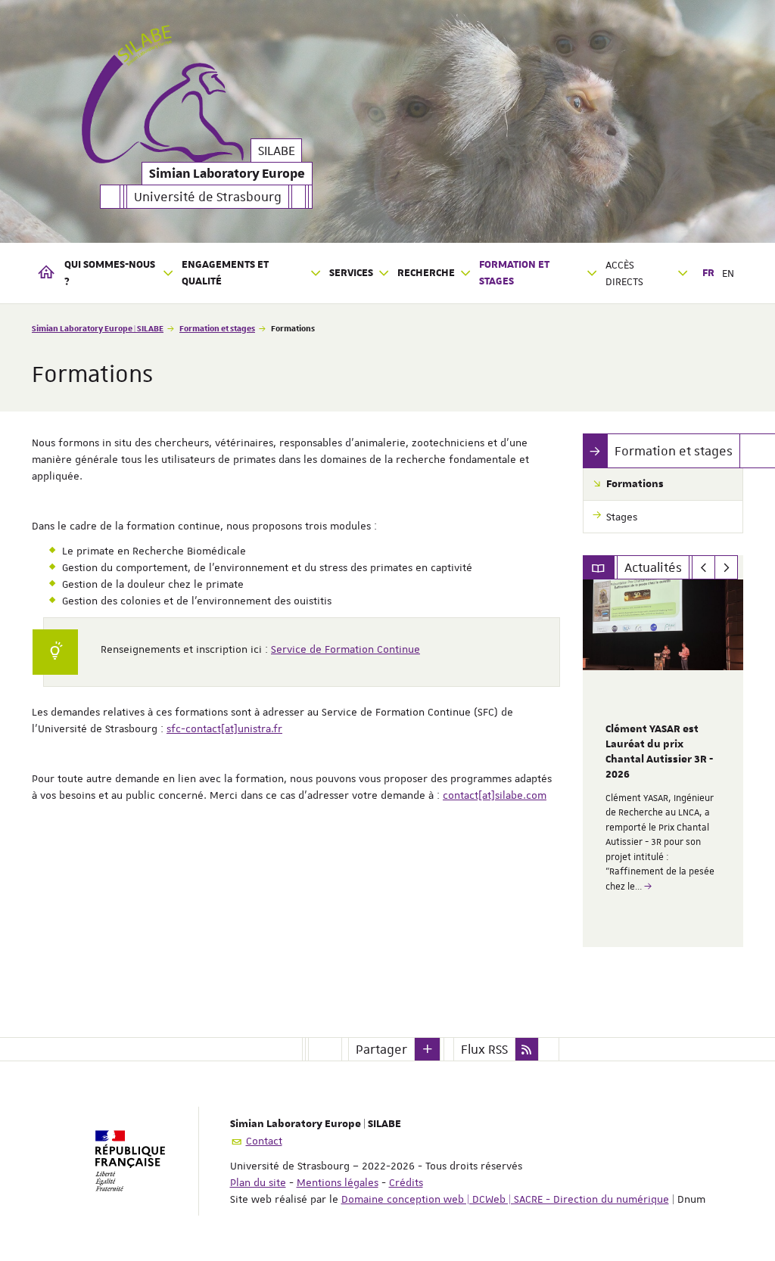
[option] (663, 763)
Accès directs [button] (624, 273)
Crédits (406, 1182)
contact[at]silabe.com (494, 795)
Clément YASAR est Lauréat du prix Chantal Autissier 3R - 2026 (659, 751)
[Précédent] (703, 567)
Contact (264, 1141)
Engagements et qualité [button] (225, 273)
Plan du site (258, 1182)
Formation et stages (217, 327)
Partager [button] (381, 1049)
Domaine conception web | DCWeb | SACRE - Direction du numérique (505, 1199)
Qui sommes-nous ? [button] (109, 273)
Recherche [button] (426, 273)
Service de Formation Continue (345, 649)
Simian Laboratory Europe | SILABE (97, 327)
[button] (427, 1049)
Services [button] (351, 273)
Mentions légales (337, 1182)
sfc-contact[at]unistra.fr (224, 728)
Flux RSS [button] (484, 1049)
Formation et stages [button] (514, 273)
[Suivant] (726, 567)
